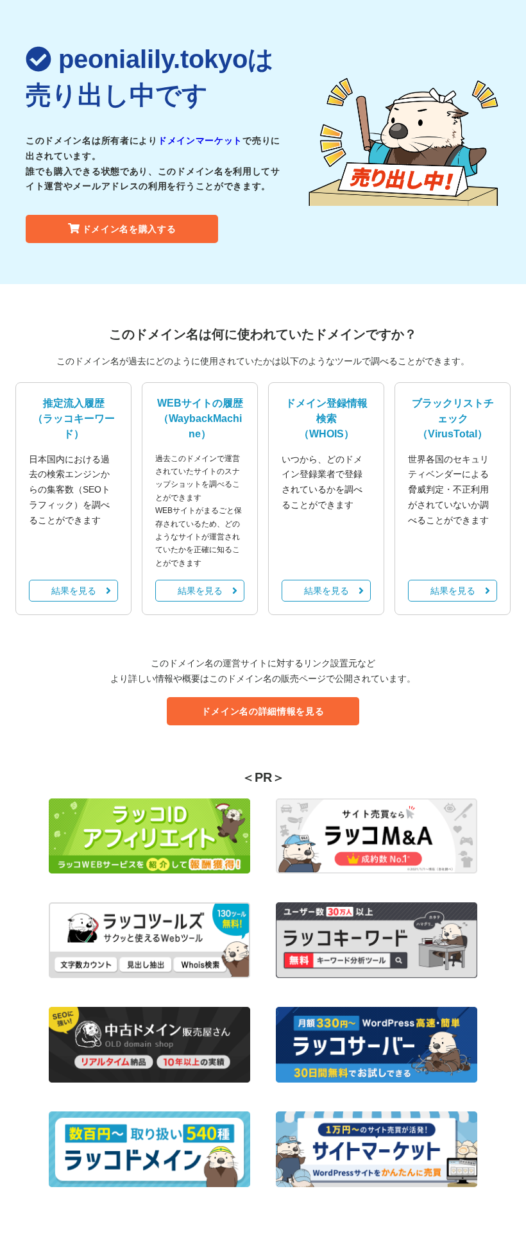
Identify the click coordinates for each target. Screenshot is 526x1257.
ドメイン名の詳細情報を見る (262, 711)
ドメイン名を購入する (129, 229)
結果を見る (73, 591)
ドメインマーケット (200, 140)
